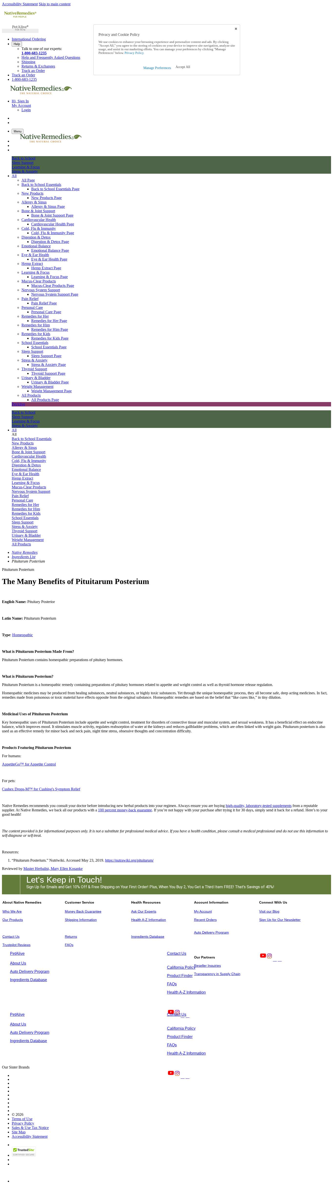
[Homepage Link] (41, 93)
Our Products (12, 920)
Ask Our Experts (143, 911)
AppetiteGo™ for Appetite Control (29, 764)
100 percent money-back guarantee (125, 810)
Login (26, 110)
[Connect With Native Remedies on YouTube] (262, 960)
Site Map (19, 1132)
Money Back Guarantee (83, 911)
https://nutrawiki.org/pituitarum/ (129, 860)
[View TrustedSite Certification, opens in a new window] (24, 1155)
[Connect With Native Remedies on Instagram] (269, 960)
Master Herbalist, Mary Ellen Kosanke (53, 869)
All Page (28, 180)
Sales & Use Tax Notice (30, 1128)
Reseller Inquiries (207, 966)
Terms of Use (22, 1119)
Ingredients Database (147, 936)
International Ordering (29, 39)
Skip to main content (54, 4)
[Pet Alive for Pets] (20, 31)
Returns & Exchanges (38, 66)
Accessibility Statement (20, 4)
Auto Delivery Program (211, 932)
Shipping (28, 62)
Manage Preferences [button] (157, 68)
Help (17, 44)
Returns (71, 936)
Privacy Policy (23, 1123)
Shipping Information (81, 920)
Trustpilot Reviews (16, 945)
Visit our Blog (269, 911)
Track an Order (33, 71)
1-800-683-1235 (34, 53)
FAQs (69, 945)
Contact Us (11, 936)
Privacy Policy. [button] (134, 53)
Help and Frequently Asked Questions (50, 57)
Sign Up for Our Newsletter (280, 920)
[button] (183, 67)
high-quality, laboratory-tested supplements (259, 806)
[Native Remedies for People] (20, 17)
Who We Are (12, 911)
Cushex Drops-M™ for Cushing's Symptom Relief (41, 789)
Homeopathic (22, 635)
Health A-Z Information (148, 920)
